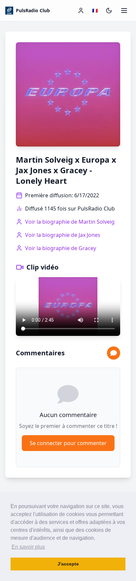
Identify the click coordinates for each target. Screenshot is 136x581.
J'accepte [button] (68, 563)
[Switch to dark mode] (109, 10)
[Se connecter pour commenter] (113, 353)
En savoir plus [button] (28, 547)
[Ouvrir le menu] (124, 10)
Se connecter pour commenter (68, 443)
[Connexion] (81, 10)
